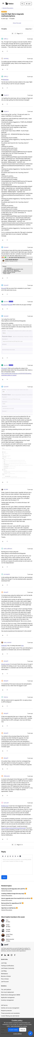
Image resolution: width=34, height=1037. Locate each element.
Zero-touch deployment (7, 992)
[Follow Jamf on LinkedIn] (5, 955)
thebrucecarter (10, 939)
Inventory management (7, 1000)
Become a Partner (6, 976)
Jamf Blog (4, 971)
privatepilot (7, 574)
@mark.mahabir (5, 664)
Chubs (7, 924)
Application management (8, 997)
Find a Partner (5, 979)
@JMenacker (4, 805)
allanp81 (6, 592)
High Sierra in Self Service (8, 908)
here (22, 645)
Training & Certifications (7, 965)
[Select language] (22, 3)
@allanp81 (4, 645)
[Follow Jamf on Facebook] (15, 955)
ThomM (8, 929)
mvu (7, 920)
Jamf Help (4, 963)
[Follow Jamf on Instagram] (11, 955)
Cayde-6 (6, 95)
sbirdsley (6, 58)
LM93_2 (6, 38)
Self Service (4, 1005)
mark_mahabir (7, 642)
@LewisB (3, 288)
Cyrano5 (6, 247)
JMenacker (7, 776)
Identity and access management (10, 1008)
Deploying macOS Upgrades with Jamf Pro (13, 888)
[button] (3, 4)
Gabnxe (6, 697)
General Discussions (7, 8)
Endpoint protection (6, 1010)
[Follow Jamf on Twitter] (2, 955)
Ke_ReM (6, 489)
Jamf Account (5, 981)
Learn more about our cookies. (19, 1026)
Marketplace (4, 973)
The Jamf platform (6, 989)
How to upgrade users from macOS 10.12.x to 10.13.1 (16, 898)
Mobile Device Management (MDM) (10, 994)
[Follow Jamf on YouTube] (8, 955)
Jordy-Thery (9, 934)
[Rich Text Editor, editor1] (17, 866)
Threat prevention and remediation (10, 1013)
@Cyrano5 (4, 304)
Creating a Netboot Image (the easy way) (12, 893)
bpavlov (6, 301)
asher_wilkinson (8, 548)
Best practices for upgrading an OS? (11, 903)
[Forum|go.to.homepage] (10, 4)
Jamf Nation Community (7, 968)
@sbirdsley (6, 79)
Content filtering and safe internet (10, 1016)
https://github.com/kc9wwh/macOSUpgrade (13, 828)
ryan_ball (6, 802)
